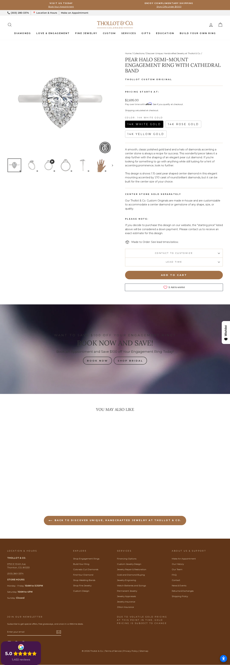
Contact (176, 580)
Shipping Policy (180, 596)
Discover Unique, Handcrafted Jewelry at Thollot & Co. (173, 53)
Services (128, 33)
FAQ (174, 574)
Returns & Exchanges (183, 591)
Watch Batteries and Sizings (131, 585)
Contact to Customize (174, 253)
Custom (109, 33)
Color (144, 118)
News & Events (179, 585)
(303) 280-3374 (15, 573)
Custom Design (81, 591)
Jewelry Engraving (126, 580)
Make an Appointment (74, 12)
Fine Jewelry (86, 33)
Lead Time (174, 262)
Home (128, 53)
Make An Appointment (184, 558)
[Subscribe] (58, 632)
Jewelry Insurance (126, 601)
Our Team (177, 569)
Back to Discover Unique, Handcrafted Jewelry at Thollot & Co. (117, 520)
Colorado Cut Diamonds (85, 569)
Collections (138, 53)
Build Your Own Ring (198, 33)
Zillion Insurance (125, 607)
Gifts (146, 33)
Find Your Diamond (83, 574)
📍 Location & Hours (45, 12)
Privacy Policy (130, 651)
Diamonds (22, 33)
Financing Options (126, 558)
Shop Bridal (130, 360)
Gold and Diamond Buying (131, 574)
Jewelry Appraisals (126, 596)
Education (165, 33)
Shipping (130, 110)
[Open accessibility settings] (223, 658)
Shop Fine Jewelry (82, 585)
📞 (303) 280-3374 (18, 12)
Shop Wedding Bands (84, 580)
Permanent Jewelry (127, 591)
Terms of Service (113, 651)
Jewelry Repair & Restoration (131, 569)
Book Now (97, 360)
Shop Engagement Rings (86, 558)
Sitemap (143, 651)
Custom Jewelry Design (129, 564)
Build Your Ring (81, 564)
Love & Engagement (53, 33)
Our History (178, 564)
